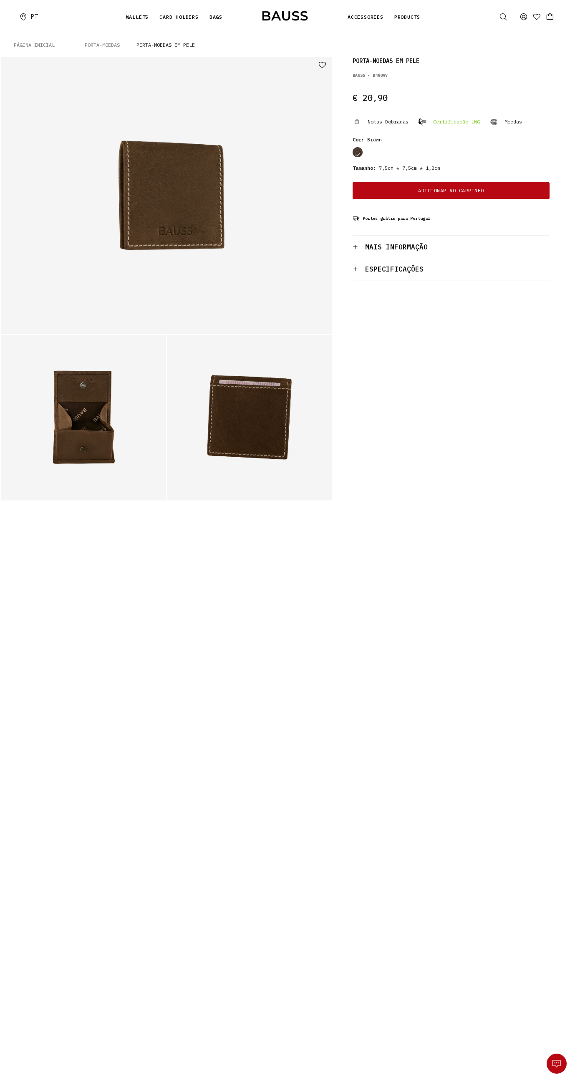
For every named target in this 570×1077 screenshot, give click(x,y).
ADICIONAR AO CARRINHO (451, 190)
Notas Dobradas (388, 121)
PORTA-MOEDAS (102, 45)
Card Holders (179, 17)
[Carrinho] (550, 17)
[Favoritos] (536, 17)
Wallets (137, 17)
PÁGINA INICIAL (34, 45)
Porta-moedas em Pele (165, 45)
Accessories (365, 17)
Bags (215, 17)
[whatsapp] (557, 1064)
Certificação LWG (456, 121)
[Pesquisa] (503, 17)
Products (407, 17)
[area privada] (523, 17)
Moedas (513, 121)
